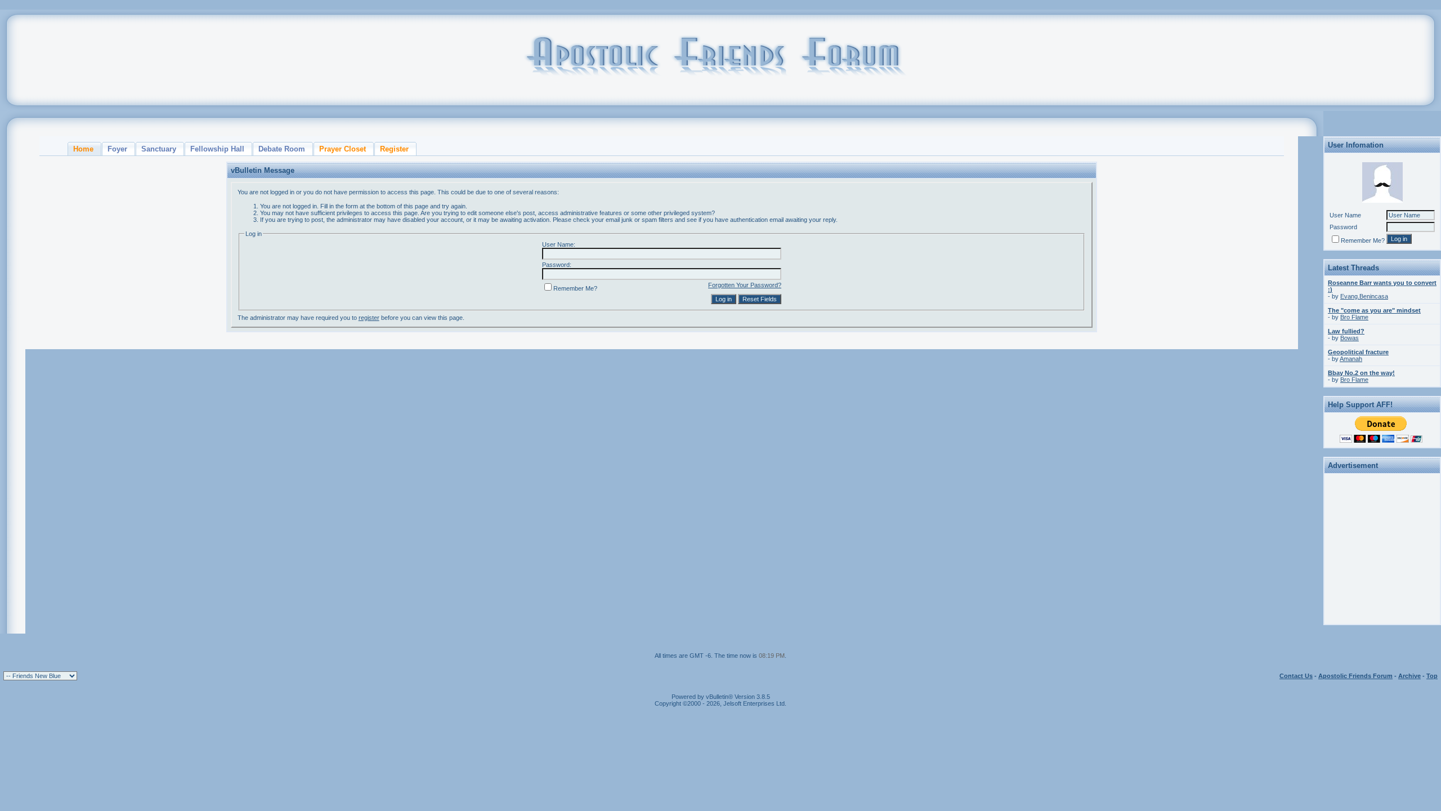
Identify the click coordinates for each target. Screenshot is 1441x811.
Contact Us (1296, 675)
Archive (1409, 675)
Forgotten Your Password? (744, 285)
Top (1432, 675)
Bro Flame (1354, 317)
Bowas (1349, 338)
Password (1343, 227)
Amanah (1351, 358)
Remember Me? (575, 288)
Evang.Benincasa (1364, 296)
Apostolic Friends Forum (1355, 675)
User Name (1345, 215)
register (369, 317)
